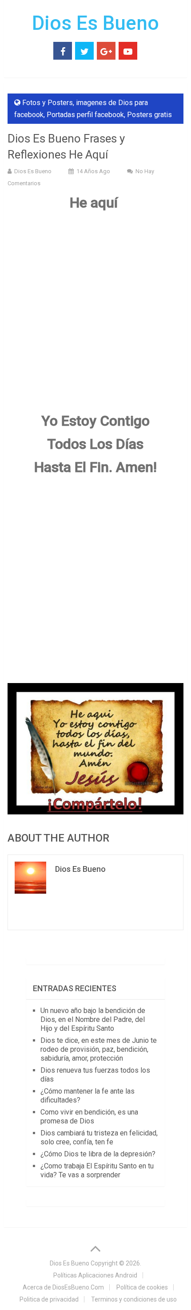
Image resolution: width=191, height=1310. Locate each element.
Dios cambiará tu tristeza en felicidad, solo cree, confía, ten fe (99, 1137)
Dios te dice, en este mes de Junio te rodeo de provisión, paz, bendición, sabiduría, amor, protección (98, 1049)
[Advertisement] (95, 315)
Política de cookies (142, 1287)
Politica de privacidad (49, 1299)
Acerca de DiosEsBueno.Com (63, 1287)
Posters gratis (149, 114)
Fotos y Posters (47, 102)
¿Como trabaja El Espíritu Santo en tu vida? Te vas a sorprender (97, 1170)
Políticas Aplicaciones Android (95, 1275)
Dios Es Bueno (95, 23)
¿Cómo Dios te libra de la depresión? (97, 1154)
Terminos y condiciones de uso (134, 1299)
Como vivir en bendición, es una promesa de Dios (89, 1116)
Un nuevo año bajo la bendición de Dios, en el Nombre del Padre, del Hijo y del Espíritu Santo (92, 1019)
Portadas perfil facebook (85, 114)
